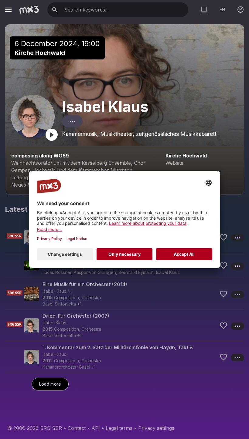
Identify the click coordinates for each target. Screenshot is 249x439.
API (95, 428)
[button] (124, 293)
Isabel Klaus (105, 107)
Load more (50, 384)
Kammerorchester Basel (66, 367)
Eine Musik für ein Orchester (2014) (85, 284)
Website (174, 163)
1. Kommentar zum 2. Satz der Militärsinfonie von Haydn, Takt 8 (118, 347)
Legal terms (119, 428)
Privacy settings (156, 428)
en (222, 9)
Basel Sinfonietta (59, 303)
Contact (77, 428)
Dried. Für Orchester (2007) (76, 316)
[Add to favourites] (223, 237)
